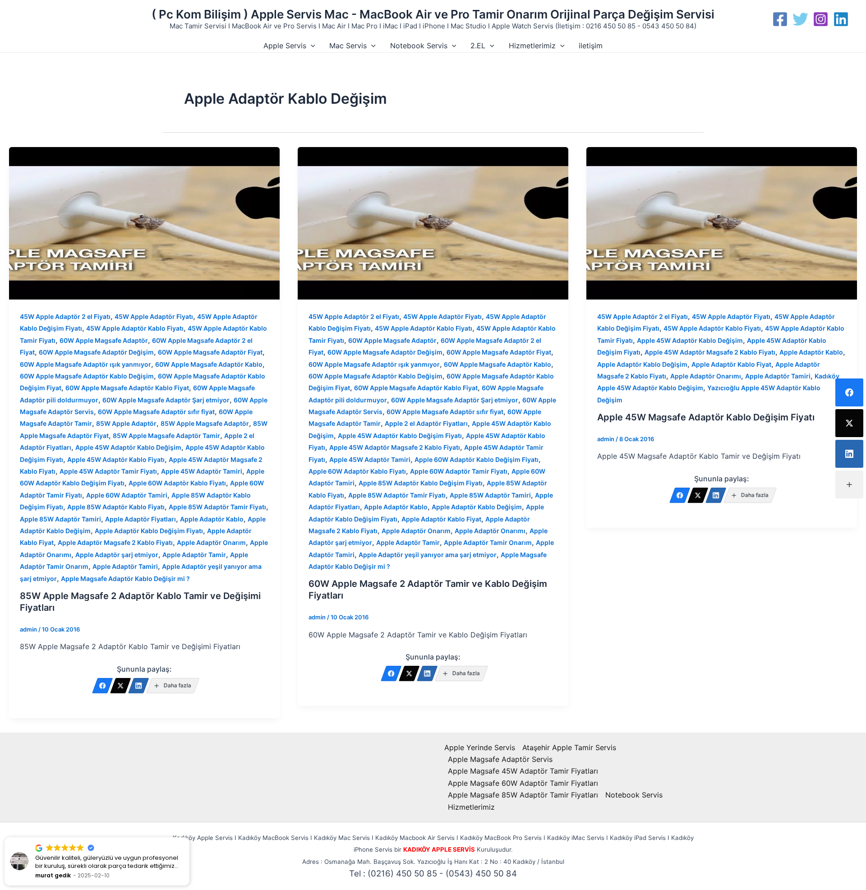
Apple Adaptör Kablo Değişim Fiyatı (149, 531)
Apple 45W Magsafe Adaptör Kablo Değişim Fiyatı (706, 417)
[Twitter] (800, 19)
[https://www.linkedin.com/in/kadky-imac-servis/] (138, 685)
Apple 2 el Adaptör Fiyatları (426, 423)
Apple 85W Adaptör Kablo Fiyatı (116, 507)
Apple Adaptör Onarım (211, 542)
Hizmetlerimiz (532, 45)
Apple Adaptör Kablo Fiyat (441, 519)
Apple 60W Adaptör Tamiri (126, 495)
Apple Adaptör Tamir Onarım (488, 542)
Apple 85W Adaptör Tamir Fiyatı (217, 507)
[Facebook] (780, 19)
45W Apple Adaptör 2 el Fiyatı (65, 316)
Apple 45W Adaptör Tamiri (201, 471)
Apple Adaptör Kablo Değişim (477, 507)
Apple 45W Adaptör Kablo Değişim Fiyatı (400, 435)
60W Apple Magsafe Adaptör (104, 340)
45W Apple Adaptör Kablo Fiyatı (135, 328)
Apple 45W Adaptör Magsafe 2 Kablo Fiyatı (394, 447)
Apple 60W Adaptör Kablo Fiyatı (177, 483)
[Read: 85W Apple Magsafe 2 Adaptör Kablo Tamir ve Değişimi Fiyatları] (144, 222)
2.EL (477, 45)
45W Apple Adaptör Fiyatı (154, 316)
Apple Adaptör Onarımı (490, 531)
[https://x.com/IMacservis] (120, 685)
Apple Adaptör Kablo (212, 519)
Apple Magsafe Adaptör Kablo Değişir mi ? (125, 578)
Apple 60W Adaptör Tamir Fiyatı (458, 471)
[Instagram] (820, 19)
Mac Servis (348, 45)
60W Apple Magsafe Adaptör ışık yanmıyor (85, 364)
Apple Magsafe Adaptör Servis (500, 759)
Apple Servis (284, 45)
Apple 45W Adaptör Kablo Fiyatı (116, 459)
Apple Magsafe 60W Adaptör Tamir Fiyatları (523, 783)
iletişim (591, 45)
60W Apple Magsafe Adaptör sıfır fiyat (156, 411)
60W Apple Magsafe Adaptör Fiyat (210, 352)
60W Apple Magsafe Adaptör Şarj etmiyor (166, 400)
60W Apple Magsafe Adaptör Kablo (209, 364)
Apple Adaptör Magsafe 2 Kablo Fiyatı (115, 542)
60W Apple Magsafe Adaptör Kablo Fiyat (127, 388)
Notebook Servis (418, 45)
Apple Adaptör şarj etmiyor (116, 554)
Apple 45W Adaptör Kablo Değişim (128, 447)
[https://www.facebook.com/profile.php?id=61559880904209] (102, 685)
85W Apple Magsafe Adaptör (205, 423)
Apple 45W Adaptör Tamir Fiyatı (108, 471)
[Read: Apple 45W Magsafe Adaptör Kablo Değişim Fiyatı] (721, 222)
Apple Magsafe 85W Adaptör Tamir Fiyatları (523, 794)
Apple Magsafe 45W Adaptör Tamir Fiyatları (523, 770)
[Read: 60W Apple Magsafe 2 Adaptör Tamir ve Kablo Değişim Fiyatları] (433, 222)
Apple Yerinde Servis (479, 747)
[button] (310, 45)
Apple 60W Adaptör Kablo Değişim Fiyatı (477, 459)
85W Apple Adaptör (126, 423)
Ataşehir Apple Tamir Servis (569, 747)
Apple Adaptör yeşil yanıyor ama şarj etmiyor (428, 554)
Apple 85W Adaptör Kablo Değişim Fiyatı (421, 483)
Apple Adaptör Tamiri (125, 566)
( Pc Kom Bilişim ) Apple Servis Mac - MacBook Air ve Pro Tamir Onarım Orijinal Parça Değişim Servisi (433, 14)
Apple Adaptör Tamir (194, 554)
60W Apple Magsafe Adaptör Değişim (96, 352)
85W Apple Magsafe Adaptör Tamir (166, 435)
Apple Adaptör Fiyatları (140, 519)
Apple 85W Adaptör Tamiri (60, 519)
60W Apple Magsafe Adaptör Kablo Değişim (87, 376)
